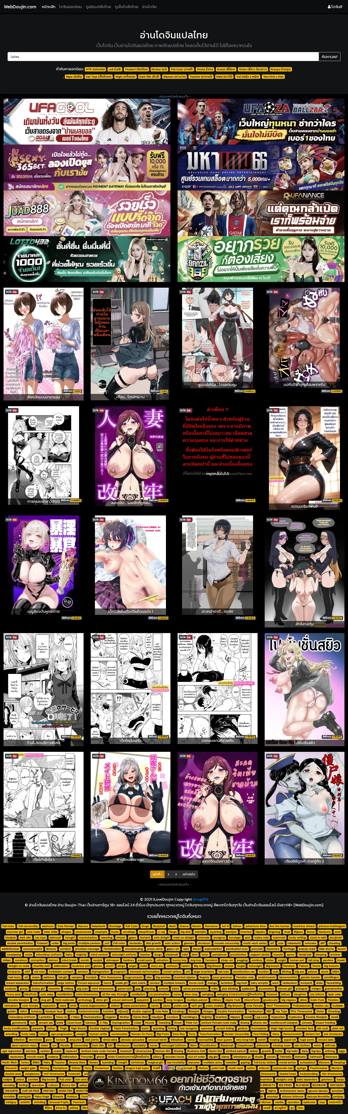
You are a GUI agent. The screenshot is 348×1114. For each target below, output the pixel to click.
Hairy (47, 1062)
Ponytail (87, 1057)
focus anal (13, 994)
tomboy (36, 1011)
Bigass (298, 932)
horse (153, 1045)
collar (55, 943)
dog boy (195, 960)
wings (121, 966)
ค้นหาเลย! (329, 56)
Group (311, 932)
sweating (106, 937)
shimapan (112, 960)
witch (317, 1045)
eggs (342, 1051)
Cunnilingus (189, 1017)
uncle (28, 954)
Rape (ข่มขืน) (74, 77)
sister (270, 960)
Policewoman (302, 1006)
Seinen (236, 926)
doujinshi (336, 937)
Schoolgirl (255, 966)
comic (155, 1006)
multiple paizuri (197, 1000)
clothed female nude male (218, 1023)
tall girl (62, 977)
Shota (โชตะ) (205, 69)
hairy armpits (259, 983)
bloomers (273, 949)
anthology (85, 1000)
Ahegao (208, 1011)
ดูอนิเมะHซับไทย (98, 6)
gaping (245, 1062)
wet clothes (302, 1045)
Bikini (36, 1062)
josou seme (155, 949)
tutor (204, 954)
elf (272, 943)
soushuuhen (119, 1034)
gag (137, 988)
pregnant (120, 971)
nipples (260, 932)
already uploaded (132, 1040)
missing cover (282, 1045)
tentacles (135, 943)
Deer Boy (179, 1034)
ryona (191, 1040)
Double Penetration (231, 1011)
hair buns (15, 977)
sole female (30, 1006)
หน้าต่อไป (189, 874)
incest (342, 949)
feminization (112, 949)
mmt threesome (87, 994)
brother (335, 954)
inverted (246, 932)
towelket (231, 1062)
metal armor (287, 1062)
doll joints (92, 1040)
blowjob (10, 937)
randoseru (16, 1057)
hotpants (14, 971)
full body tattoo (265, 1062)
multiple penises (89, 943)
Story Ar (61, 1017)
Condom (172, 1017)
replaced (71, 1051)
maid (143, 966)
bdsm (175, 988)
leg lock (242, 983)
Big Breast (214, 966)
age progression (61, 1034)
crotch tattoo (172, 971)
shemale (204, 937)
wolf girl (196, 1006)
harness (90, 1023)
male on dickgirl (183, 937)
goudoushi (270, 1000)
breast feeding (325, 1023)
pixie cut (337, 1028)
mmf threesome (103, 988)
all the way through (114, 994)
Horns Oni (215, 1051)
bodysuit (306, 983)
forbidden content (61, 971)
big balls (292, 1051)
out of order (196, 1057)
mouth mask (35, 1057)
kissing (245, 1023)
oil (26, 977)
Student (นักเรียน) (136, 69)
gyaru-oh (173, 949)
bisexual (272, 994)
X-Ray (104, 1023)
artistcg (330, 1051)
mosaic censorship (226, 943)
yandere (328, 960)
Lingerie (110, 1017)
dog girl (46, 1000)
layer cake (334, 994)
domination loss (237, 949)
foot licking (260, 1034)
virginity (81, 954)
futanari (42, 943)
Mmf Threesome (278, 1006)
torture (60, 1040)
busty (115, 932)
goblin (12, 1011)
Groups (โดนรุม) (281, 69)
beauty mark (307, 949)
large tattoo (66, 983)
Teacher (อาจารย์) (201, 77)
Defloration (69, 1057)
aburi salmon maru (24, 1045)
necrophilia (206, 1040)
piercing (149, 988)
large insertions (204, 971)
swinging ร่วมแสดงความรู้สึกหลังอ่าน (240, 994)
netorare (310, 943)
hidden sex (322, 1006)
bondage (235, 937)
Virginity (206, 1017)
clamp (225, 1057)
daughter (300, 994)
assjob (97, 960)
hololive (108, 1011)
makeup (53, 1057)
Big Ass (199, 966)
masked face (305, 1028)
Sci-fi (225, 926)
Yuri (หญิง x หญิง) (247, 77)
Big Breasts (235, 1006)
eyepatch (143, 1000)
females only (245, 977)
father (51, 1028)
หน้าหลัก (49, 6)
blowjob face (53, 1011)
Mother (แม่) (159, 69)
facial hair (305, 954)
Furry (192, 1034)
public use (180, 1006)
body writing (297, 937)
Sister (320, 1011)
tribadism (177, 1040)
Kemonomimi (292, 1034)
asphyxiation (213, 949)
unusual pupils (32, 949)
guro (49, 1040)
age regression (12, 1051)
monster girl (15, 932)
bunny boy (180, 960)
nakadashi (294, 943)
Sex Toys (281, 1011)
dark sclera (138, 983)
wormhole (35, 1040)
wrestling (11, 1034)
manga (212, 983)
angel (132, 966)
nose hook (74, 1023)
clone (166, 1006)
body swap (29, 1034)
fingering (274, 932)
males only (261, 937)
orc (54, 1045)
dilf (322, 943)
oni (188, 971)
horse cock (196, 983)
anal (337, 932)
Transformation (210, 1034)
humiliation (64, 994)
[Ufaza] (261, 122)
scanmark (279, 937)
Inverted (221, 1017)
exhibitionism (10, 949)
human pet (297, 960)
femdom (211, 960)
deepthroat (146, 932)
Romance (211, 926)
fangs (173, 932)
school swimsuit (122, 1000)
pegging (242, 960)
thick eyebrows (64, 1000)
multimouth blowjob (284, 1023)
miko (214, 988)
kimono (51, 949)
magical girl (155, 1062)
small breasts (267, 977)
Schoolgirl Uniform (173, 1045)
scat (275, 971)
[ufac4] (174, 1103)
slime (303, 1000)
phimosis (263, 1045)
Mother (124, 1017)
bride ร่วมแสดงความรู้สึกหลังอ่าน (128, 1057)
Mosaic (65, 1045)
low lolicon (317, 994)
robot (43, 1034)
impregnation (101, 971)
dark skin (25, 937)
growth (266, 1051)
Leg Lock (261, 1017)
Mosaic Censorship (237, 1034)
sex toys (40, 937)
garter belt (125, 988)
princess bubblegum (332, 926)
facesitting (333, 983)
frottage (289, 949)
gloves (98, 966)
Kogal (241, 966)
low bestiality (176, 1062)
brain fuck (317, 1000)
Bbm (193, 1045)
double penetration (20, 943)
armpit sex (46, 1023)
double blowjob (19, 1000)
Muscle (149, 1023)
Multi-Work (9, 1062)
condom (65, 949)
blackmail (171, 954)
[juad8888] (87, 213)
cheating (334, 943)
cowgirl (80, 1034)
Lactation (45, 1017)
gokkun (243, 1028)
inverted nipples (185, 977)
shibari (115, 1006)
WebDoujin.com (20, 6)
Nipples (235, 1017)
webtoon (48, 926)
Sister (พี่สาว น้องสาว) (253, 69)
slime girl (102, 1000)
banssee (194, 1062)
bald (185, 954)
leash (145, 1028)
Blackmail (227, 1045)
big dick (186, 932)
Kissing (178, 1051)
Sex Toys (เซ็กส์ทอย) (99, 77)
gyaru (132, 937)
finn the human (280, 926)
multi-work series (255, 943)
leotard (145, 937)
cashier (45, 1051)
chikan (7, 960)
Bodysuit (159, 926)
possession (266, 988)
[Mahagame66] (261, 167)
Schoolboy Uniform (22, 1017)
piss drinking (230, 988)
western (82, 971)
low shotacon (333, 1034)
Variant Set (312, 1034)
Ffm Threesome (301, 1011)
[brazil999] (261, 259)
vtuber (71, 1011)
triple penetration (135, 1006)
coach (58, 1051)
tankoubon (289, 983)
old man (39, 971)
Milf (269, 1011)
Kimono (324, 1062)
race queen (224, 1040)
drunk (324, 971)
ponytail (257, 949)
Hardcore (325, 932)
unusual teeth (157, 1040)
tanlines (128, 960)
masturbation (88, 937)
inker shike (51, 932)
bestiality (140, 1045)
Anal (287, 932)
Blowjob (194, 1011)
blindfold (30, 994)
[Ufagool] (87, 122)
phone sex (260, 1023)
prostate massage (87, 949)
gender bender (310, 977)
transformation (43, 983)
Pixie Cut (191, 1023)
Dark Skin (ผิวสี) (149, 77)
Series (25, 1062)
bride (60, 1023)
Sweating (164, 1023)
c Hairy (75, 1017)
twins (23, 1011)
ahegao (66, 932)
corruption (38, 960)
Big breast (272, 966)
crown (36, 977)
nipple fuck (232, 1000)
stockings (129, 932)
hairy (69, 954)
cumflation (138, 994)
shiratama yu (242, 1057)
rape (186, 949)
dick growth (153, 943)
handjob (231, 932)
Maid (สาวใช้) (224, 77)
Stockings (178, 1011)
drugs (158, 954)
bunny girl (38, 988)
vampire (76, 977)
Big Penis (163, 1034)
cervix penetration (195, 988)
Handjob (157, 1017)
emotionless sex (244, 971)
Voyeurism (278, 1017)
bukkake (338, 1006)
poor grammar (222, 977)
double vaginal (141, 1011)
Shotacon (123, 1045)
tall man (223, 971)
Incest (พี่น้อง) (226, 69)
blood (197, 949)
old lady (31, 1051)
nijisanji (123, 1011)
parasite (37, 1028)
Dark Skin (98, 1045)
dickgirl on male (19, 966)
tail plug (313, 960)
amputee (75, 1040)
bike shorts (326, 949)
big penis (69, 943)
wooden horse (174, 1057)
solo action (172, 943)
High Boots (78, 1028)
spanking (158, 1028)
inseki (341, 960)
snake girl (121, 983)
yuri (106, 943)
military (216, 1000)
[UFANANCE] (261, 213)
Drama (184, 926)
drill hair (330, 1045)
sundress (21, 960)
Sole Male (161, 1011)
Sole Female (66, 926)
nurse (177, 994)
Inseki (248, 1017)
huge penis (307, 1040)
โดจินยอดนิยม (70, 6)
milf (27, 971)
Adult (172, 926)
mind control (99, 954)
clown (44, 1045)
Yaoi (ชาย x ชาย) (273, 77)
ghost (100, 1057)
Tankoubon (255, 1011)
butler (279, 1051)
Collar (137, 1023)
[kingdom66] (174, 1082)
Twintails (285, 1057)
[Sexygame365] (87, 167)
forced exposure (89, 983)
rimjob (120, 937)
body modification (16, 1028)
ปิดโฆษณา (177, 1067)
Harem (196, 926)
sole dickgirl (162, 937)
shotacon (204, 943)
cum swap (46, 994)
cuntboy (256, 960)
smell (334, 1017)
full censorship (28, 926)
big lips (316, 1051)
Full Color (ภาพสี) (182, 69)
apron (290, 954)
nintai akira (110, 1040)
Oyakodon (295, 1017)
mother (264, 971)
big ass (299, 971)
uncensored (83, 932)
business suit (81, 966)
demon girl (285, 988)
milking (68, 988)
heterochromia (89, 1011)
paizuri (312, 971)
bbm (195, 954)
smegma (219, 937)
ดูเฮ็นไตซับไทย (126, 6)
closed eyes (326, 1040)
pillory (157, 1057)
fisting (172, 1028)
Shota (316, 966)
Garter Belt (140, 1017)
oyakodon (248, 988)
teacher (145, 954)
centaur (155, 983)
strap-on (227, 960)
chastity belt (41, 966)
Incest (229, 966)
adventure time (255, 926)
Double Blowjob (316, 1017)
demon (53, 960)
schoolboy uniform (49, 954)
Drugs (145, 926)
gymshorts (19, 1023)
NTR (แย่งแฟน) (95, 69)
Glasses (83, 926)
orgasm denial (259, 954)
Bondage (115, 926)
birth (73, 1006)
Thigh (63, 1028)
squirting (216, 932)
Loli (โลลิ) (115, 69)
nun (32, 1023)
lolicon (285, 994)
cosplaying (14, 954)
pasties (158, 1000)
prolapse (302, 988)
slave (63, 1006)
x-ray (161, 932)
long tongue (175, 1000)
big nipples (288, 1000)
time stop (191, 994)
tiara (305, 1051)
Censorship (81, 1045)
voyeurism (49, 1006)
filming (286, 971)
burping (275, 1040)
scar (281, 943)
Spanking (108, 1062)
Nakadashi (98, 926)
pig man (82, 988)
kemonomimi (288, 977)
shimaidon (11, 1006)
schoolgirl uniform (124, 954)
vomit (262, 1040)
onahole (10, 988)
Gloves (93, 1062)
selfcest (172, 966)
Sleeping (339, 1062)
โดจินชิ (336, 6)
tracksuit (126, 1051)
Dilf (110, 1045)
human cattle (98, 1034)
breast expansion (17, 983)
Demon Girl (162, 1051)
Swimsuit (316, 1057)
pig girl (213, 1057)
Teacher (59, 1062)
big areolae (163, 977)
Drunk (178, 1023)
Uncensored (144, 1051)
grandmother (333, 988)
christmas (137, 1062)
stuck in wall (318, 937)
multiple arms (213, 1062)
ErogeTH (200, 899)
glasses (189, 943)
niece (275, 1034)
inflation (19, 1040)
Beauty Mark (77, 1062)
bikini (335, 971)
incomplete (259, 1028)
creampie (101, 932)
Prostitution (208, 1045)
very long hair (245, 1040)
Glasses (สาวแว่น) (174, 77)
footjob (91, 977)
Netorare (331, 1057)
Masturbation (93, 1017)
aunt (275, 983)
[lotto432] (87, 259)
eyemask (207, 1028)
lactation (227, 983)
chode (259, 1057)
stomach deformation (145, 971)
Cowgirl (122, 1062)
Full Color (131, 926)
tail (35, 1000)
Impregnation (121, 1023)
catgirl (282, 960)
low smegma (188, 1028)
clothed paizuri (236, 1051)
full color (8, 926)
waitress (48, 977)
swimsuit (55, 937)
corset (271, 1057)
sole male (33, 932)
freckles (333, 1000)
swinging (207, 994)
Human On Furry (142, 1034)
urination (162, 960)
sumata (307, 1023)
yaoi (247, 937)
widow (254, 1051)
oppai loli (290, 1040)
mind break (69, 960)
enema (163, 988)
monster (54, 988)
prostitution (238, 954)
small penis (145, 960)
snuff (110, 966)
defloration (61, 966)
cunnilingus (331, 977)
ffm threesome (111, 977)
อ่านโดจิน (149, 6)
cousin (84, 960)
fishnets (300, 1057)
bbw (149, 977)
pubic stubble (214, 1006)
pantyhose (219, 954)
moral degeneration (93, 1006)
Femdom (289, 966)
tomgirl (70, 937)
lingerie (204, 977)
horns (107, 983)
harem (185, 966)
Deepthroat (245, 1045)
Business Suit (196, 1051)
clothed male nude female (98, 1051)
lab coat (322, 1028)
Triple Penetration (126, 1028)
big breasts (331, 966)
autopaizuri (307, 1062)
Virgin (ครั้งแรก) (125, 77)
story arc (157, 966)
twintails (200, 932)
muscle (278, 954)
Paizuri (303, 966)
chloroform (251, 1000)
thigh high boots (282, 1028)
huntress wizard (304, 926)
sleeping (320, 954)
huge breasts (134, 977)
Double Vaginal (100, 1028)
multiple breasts (174, 983)
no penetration (159, 994)
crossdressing (134, 949)
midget (316, 988)
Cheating (334, 1011)
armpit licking (225, 1028)
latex (319, 983)
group (24, 988)
